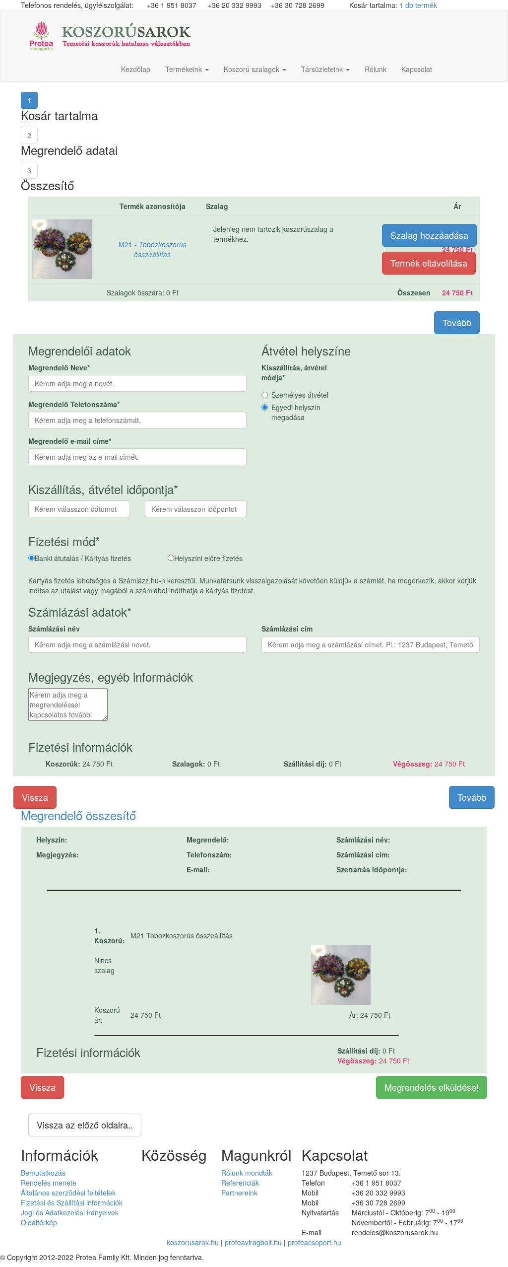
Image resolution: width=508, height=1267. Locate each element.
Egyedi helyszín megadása (295, 412)
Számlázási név (54, 629)
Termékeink (184, 69)
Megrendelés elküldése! (431, 1086)
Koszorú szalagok (252, 69)
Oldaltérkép (39, 1222)
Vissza (35, 796)
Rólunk (375, 69)
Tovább (457, 322)
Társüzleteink (323, 69)
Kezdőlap (135, 69)
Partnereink (239, 1192)
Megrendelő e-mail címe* (69, 441)
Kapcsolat (416, 69)
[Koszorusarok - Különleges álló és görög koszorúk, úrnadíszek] (109, 33)
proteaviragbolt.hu (253, 1242)
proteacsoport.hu (314, 1242)
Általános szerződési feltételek (68, 1192)
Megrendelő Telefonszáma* (74, 404)
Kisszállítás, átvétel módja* (294, 372)
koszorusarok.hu (193, 1242)
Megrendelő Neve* (59, 367)
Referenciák (240, 1183)
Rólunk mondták (246, 1173)
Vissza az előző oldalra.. (85, 1124)
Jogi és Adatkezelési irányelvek (70, 1212)
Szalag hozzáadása (429, 234)
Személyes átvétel (299, 395)
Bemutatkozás (43, 1173)
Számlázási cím (287, 629)
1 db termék (418, 5)
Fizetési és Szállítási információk (72, 1202)
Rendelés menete (48, 1183)
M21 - (153, 249)
